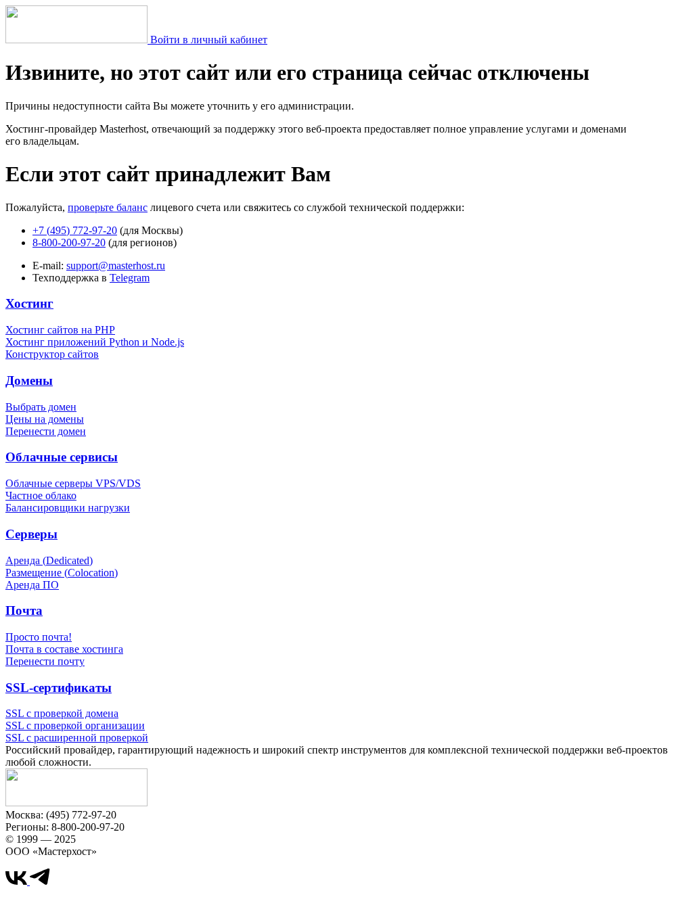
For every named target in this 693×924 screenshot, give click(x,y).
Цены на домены (44, 419)
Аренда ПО (32, 585)
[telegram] (40, 881)
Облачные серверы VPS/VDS (73, 483)
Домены (29, 380)
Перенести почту (45, 661)
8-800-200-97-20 (69, 242)
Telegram (130, 277)
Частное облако (40, 495)
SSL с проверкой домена (61, 713)
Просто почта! (38, 637)
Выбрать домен (40, 407)
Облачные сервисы (61, 457)
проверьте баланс (108, 207)
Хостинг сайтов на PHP (60, 330)
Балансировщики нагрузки (67, 507)
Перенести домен (45, 431)
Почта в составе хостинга (64, 649)
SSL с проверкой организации (75, 725)
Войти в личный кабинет (208, 39)
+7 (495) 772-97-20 (74, 230)
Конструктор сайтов (52, 354)
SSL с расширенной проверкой (76, 737)
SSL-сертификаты (58, 687)
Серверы (31, 534)
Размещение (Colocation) (61, 572)
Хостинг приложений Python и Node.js (94, 342)
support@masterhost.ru (115, 265)
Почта (24, 610)
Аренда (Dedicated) (49, 560)
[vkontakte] (17, 881)
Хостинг (29, 303)
